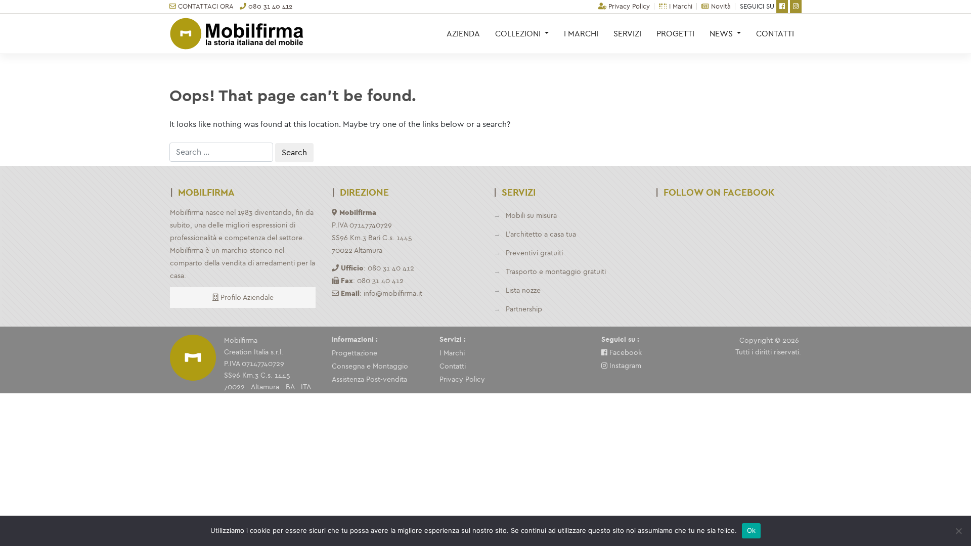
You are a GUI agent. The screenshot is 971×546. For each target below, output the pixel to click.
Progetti (675, 33)
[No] (958, 531)
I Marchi (679, 6)
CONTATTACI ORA (205, 6)
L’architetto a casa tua (541, 234)
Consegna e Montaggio (370, 366)
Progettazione (354, 353)
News (722, 33)
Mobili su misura (531, 215)
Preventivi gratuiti (534, 253)
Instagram (624, 366)
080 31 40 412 (269, 6)
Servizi (627, 33)
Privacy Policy (628, 6)
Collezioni (519, 33)
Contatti (775, 33)
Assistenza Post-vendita (369, 379)
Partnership (524, 309)
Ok (751, 530)
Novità (720, 6)
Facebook (624, 352)
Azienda (463, 33)
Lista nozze (523, 290)
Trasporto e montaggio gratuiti (556, 271)
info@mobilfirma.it (393, 293)
